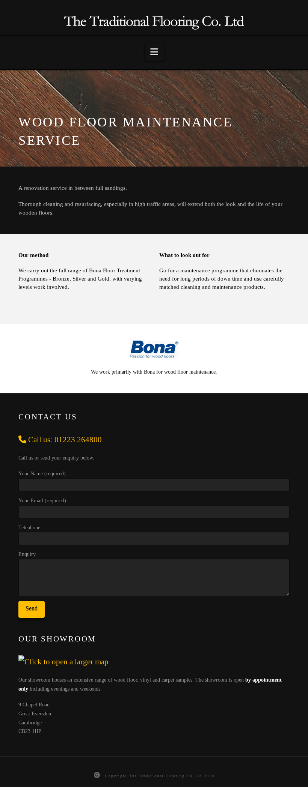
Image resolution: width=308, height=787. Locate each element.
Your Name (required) (42, 473)
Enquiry (27, 554)
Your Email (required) (42, 500)
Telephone (29, 527)
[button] (154, 52)
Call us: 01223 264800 (64, 439)
